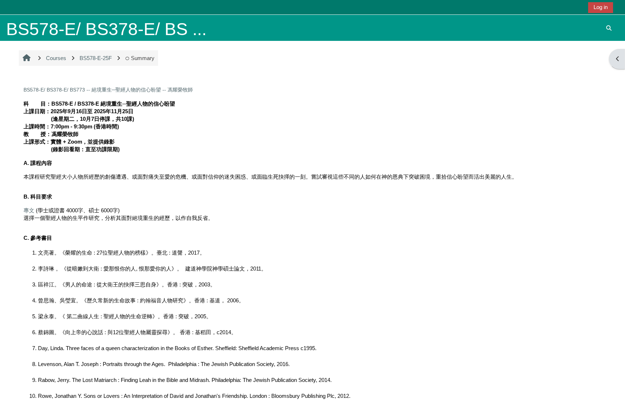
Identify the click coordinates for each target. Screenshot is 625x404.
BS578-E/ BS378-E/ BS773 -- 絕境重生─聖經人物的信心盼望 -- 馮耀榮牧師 (108, 90)
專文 (29, 210)
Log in (601, 7)
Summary (142, 58)
